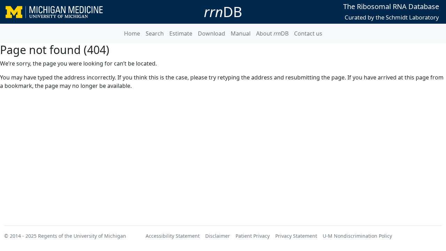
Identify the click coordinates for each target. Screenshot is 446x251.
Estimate (180, 33)
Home (132, 33)
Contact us (308, 33)
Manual (241, 33)
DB (223, 11)
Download (211, 33)
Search (155, 33)
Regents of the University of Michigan (82, 236)
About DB (272, 33)
